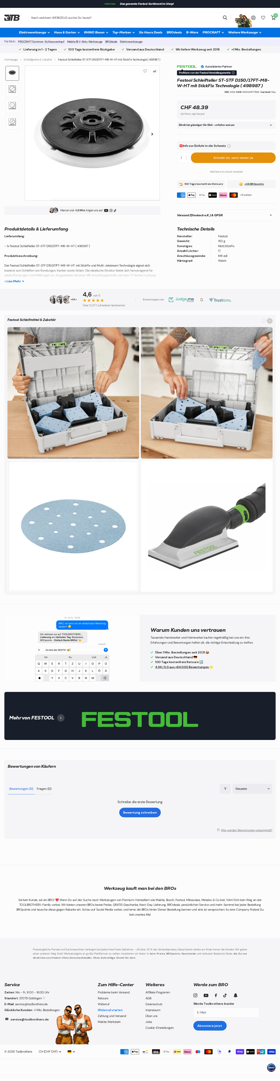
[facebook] (216, 995)
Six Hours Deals (150, 32)
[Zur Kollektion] (270, 321)
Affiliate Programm (157, 992)
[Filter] (225, 789)
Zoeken (225, 17)
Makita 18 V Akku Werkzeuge (85, 41)
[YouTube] (106, 210)
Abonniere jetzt (210, 1026)
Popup (229, 146)
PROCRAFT (211, 32)
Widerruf (104, 1004)
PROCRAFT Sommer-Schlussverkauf (41, 41)
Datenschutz (153, 1004)
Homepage (11, 59)
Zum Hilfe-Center (116, 984)
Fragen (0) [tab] (44, 789)
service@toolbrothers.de (29, 1019)
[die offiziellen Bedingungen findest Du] (233, 72)
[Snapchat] (235, 995)
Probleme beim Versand (114, 992)
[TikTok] (115, 210)
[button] (73, 454)
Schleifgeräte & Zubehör (38, 59)
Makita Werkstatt (109, 1022)
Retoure (103, 998)
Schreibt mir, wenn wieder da (233, 157)
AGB (148, 998)
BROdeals (174, 32)
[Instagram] (111, 210)
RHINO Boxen (94, 32)
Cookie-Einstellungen (159, 1028)
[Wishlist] (145, 71)
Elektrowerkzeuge (131, 41)
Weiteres (154, 984)
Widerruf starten (110, 1010)
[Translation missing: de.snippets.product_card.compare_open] (263, 18)
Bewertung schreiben (140, 812)
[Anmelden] (253, 18)
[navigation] (12, 73)
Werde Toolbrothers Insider (213, 1004)
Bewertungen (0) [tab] (21, 789)
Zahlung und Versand (112, 1016)
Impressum (152, 1010)
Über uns (151, 1016)
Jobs (148, 1022)
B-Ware (192, 32)
